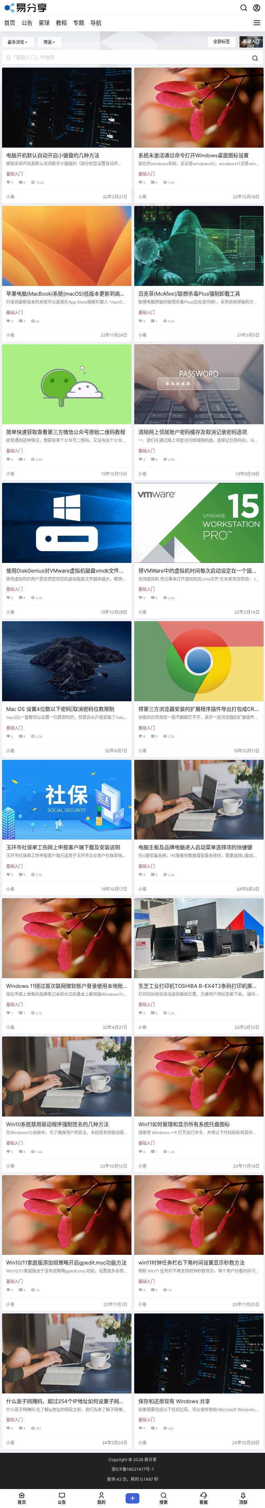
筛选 (47, 42)
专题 (78, 22)
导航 (95, 22)
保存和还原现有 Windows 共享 (174, 1401)
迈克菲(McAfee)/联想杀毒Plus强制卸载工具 (189, 293)
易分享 (150, 1459)
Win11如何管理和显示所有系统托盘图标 (184, 1124)
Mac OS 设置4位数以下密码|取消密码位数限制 (60, 709)
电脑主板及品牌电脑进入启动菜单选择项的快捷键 (195, 847)
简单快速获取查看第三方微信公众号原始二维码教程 (65, 432)
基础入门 (14, 174)
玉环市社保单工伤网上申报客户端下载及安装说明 (63, 847)
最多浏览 (16, 42)
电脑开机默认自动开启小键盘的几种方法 (52, 155)
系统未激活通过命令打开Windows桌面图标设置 (193, 155)
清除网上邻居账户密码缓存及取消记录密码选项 (192, 432)
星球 (44, 22)
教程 (61, 22)
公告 (26, 22)
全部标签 (221, 41)
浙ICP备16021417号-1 (132, 1469)
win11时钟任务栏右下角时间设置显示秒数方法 (191, 1262)
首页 (9, 22)
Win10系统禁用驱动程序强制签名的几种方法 (57, 1124)
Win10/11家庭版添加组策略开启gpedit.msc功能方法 (66, 1262)
